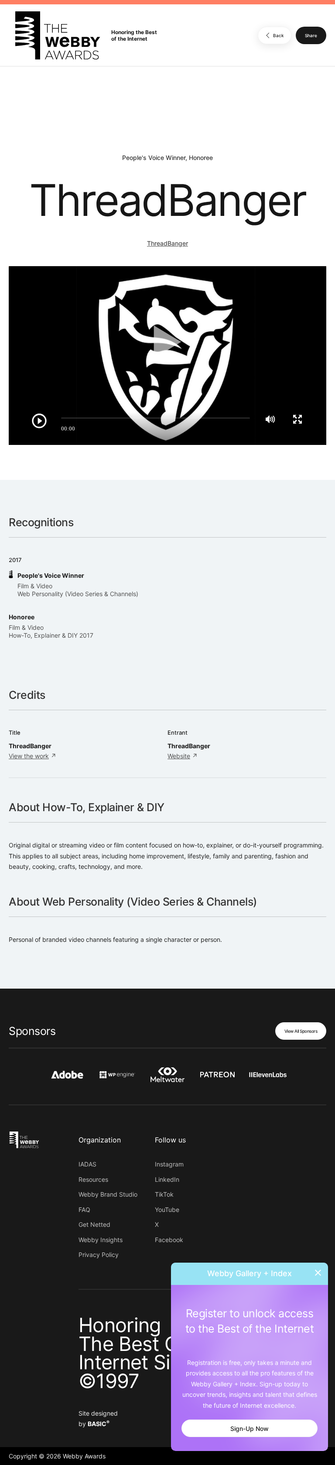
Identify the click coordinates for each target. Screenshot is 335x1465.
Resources (93, 1179)
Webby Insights (101, 1239)
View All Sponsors (301, 1031)
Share (311, 35)
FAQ (84, 1209)
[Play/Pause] (39, 421)
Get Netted (94, 1224)
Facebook (169, 1239)
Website (179, 756)
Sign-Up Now (249, 1428)
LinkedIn (167, 1179)
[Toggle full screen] (297, 419)
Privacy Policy (99, 1254)
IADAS (87, 1164)
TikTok (164, 1194)
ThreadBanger (167, 243)
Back (278, 35)
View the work (29, 756)
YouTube (167, 1209)
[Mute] (270, 419)
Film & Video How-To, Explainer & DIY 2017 (51, 631)
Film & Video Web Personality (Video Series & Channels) (77, 589)
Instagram (169, 1164)
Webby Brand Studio (108, 1194)
